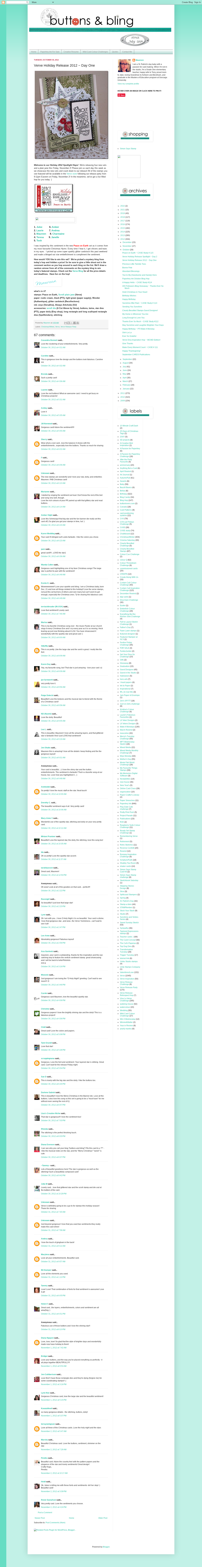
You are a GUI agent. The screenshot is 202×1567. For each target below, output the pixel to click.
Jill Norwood (46, 424)
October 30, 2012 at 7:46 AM (53, 614)
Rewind (123, 851)
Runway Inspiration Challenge (128, 855)
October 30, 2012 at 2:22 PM (53, 891)
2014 (122, 232)
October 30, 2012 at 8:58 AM (53, 705)
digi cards (124, 597)
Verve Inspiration (127, 979)
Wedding (124, 1010)
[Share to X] (71, 322)
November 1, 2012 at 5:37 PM (53, 1416)
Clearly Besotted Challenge (127, 544)
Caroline (45, 356)
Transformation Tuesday (126, 950)
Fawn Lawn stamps (128, 631)
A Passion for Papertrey (130, 448)
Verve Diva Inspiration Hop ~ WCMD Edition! (141, 340)
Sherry (44, 439)
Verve (57, 327)
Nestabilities (125, 779)
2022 (122, 206)
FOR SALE (124, 648)
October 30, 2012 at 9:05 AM (53, 721)
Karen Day (46, 664)
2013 (122, 235)
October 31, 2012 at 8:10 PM (53, 1329)
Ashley (44, 408)
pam (43, 549)
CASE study (125, 530)
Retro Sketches (126, 845)
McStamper (46, 1270)
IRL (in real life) (126, 692)
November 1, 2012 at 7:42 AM (53, 1348)
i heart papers (126, 682)
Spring (123, 898)
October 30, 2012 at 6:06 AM (53, 465)
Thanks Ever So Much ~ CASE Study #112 (140, 321)
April (125, 378)
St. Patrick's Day (127, 901)
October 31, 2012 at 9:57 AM (53, 1261)
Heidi (43, 1482)
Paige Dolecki (47, 695)
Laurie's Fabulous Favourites (127, 716)
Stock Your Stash (127, 911)
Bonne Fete (127, 268)
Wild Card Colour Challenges (95, 52)
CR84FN (124, 574)
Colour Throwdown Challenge (128, 564)
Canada (123, 507)
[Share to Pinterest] (77, 322)
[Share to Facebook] (74, 322)
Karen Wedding (48, 533)
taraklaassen (47, 868)
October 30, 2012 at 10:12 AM (53, 828)
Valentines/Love (127, 972)
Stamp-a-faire (126, 904)
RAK (122, 822)
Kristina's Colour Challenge (127, 710)
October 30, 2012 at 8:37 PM (53, 1157)
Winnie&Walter (126, 1022)
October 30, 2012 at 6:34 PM (53, 1084)
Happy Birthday (129, 299)
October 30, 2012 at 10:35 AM (53, 844)
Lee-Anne (45, 936)
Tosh (39, 240)
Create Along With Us (129, 577)
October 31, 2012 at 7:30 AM (53, 1212)
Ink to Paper (125, 686)
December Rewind (128, 593)
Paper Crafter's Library (129, 795)
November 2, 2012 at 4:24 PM (53, 1507)
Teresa (40, 237)
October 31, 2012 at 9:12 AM (53, 1246)
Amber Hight (46, 515)
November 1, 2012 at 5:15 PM (53, 1400)
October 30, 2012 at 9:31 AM (53, 757)
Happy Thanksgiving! (131, 351)
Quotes (115, 52)
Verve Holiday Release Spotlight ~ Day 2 (139, 257)
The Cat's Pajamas (128, 943)
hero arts (124, 679)
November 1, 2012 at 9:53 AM (53, 1366)
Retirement (124, 841)
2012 (122, 239)
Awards (123, 481)
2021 (122, 210)
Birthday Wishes (129, 296)
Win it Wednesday (127, 1019)
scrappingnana (47, 1058)
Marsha (44, 1440)
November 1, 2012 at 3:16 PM (53, 1384)
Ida (42, 852)
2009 (122, 401)
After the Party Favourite (126, 460)
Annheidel (45, 787)
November (127, 246)
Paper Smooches (127, 800)
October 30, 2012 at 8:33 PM (53, 1136)
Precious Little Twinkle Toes (134, 264)
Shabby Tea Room (128, 863)
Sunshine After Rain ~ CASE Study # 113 (139, 303)
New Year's (125, 785)
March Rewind (126, 730)
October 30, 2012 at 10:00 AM (53, 794)
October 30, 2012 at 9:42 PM (53, 1175)
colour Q (123, 560)
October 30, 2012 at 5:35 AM (53, 415)
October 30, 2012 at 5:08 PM (53, 1034)
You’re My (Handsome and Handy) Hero (139, 275)
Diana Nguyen (47, 1338)
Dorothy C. (46, 803)
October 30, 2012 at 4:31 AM (53, 347)
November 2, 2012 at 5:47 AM (53, 1431)
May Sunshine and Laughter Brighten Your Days (143, 325)
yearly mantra (126, 1029)
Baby (122, 484)
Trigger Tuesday (127, 955)
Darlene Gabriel (48, 1092)
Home (33, 52)
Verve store (72, 174)
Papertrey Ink (125, 803)
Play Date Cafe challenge (126, 808)
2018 (122, 217)
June (125, 370)
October (126, 250)
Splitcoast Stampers (128, 894)
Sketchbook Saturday (129, 880)
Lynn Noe (45, 1393)
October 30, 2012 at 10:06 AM (53, 810)
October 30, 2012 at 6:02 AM (53, 449)
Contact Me (127, 52)
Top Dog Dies (126, 946)
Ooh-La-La (127, 332)
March (125, 381)
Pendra (44, 1458)
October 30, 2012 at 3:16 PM (53, 966)
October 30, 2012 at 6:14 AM (53, 507)
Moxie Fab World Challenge (127, 763)
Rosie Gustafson (48, 1500)
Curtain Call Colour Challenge (128, 584)
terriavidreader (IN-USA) (52, 607)
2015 (122, 228)
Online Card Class (128, 788)
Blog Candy (125, 497)
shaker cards (125, 866)
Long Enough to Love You (133, 318)
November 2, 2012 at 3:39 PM (53, 1491)
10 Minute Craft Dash (129, 426)
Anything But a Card (128, 468)
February (127, 385)
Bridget (44, 1356)
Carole (44, 993)
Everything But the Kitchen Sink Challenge (130, 615)
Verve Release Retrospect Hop (126, 994)
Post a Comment (45, 1512)
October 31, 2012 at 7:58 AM (53, 1230)
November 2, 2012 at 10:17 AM (54, 1473)
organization (125, 792)
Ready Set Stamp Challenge (127, 832)
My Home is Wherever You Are (135, 314)
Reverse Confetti (127, 848)
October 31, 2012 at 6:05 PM (53, 1295)
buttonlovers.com (127, 503)
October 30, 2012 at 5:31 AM (53, 399)
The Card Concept (128, 940)
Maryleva (45, 1254)
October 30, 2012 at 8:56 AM (53, 687)
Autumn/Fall (125, 478)
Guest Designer (126, 669)
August (126, 363)
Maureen (41, 233)
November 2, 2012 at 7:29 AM (53, 1449)
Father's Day (125, 627)
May (125, 374)
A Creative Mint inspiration (126, 444)
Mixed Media (125, 747)
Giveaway (124, 663)
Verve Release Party (68, 327)
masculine (124, 733)
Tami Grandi (46, 1043)
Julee (39, 227)
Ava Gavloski (47, 951)
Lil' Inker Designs (127, 720)
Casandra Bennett (49, 340)
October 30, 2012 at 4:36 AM (53, 381)
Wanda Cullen (47, 565)
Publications (125, 819)
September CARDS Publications (136, 354)
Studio (122, 914)
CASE (122, 527)
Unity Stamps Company (130, 967)
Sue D (43, 1077)
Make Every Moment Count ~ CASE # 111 (140, 347)
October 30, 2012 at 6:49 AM (53, 575)
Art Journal (124, 475)
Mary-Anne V (47, 818)
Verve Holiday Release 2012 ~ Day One (139, 260)
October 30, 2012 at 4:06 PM (53, 1000)
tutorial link (124, 958)
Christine (45, 1009)
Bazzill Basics (126, 487)
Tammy (44, 1286)
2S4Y (122, 437)
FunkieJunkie (125, 651)
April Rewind (125, 471)
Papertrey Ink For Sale (49, 52)
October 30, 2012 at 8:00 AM (53, 637)
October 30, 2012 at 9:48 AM (53, 778)
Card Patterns (126, 510)
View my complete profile (128, 84)
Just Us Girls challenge (130, 704)
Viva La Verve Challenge (126, 999)
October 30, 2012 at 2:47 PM (53, 927)
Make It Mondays (127, 727)
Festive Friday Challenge (126, 643)
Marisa (44, 622)
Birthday (123, 494)
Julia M (44, 1184)
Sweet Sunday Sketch (129, 922)
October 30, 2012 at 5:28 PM (53, 1050)
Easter (122, 605)
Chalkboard (125, 534)
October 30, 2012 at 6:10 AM (53, 483)
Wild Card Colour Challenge (127, 1014)
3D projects (125, 440)
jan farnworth (47, 680)
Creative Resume (71, 52)
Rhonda (44, 1129)
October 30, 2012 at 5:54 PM (53, 1068)
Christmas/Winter (47, 327)
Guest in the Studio (128, 673)
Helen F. (44, 1304)
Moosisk (45, 975)
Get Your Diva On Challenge (127, 655)
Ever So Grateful (129, 336)
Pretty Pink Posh (127, 812)
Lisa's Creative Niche (50, 1113)
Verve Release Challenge (126, 983)
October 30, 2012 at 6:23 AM (53, 525)
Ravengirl (45, 899)
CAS (122, 519)
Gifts (122, 660)
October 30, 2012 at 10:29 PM (53, 1194)
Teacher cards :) (127, 937)
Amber (55, 227)
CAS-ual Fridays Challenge (127, 523)
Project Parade (126, 815)
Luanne (44, 390)
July (125, 367)
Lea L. (43, 729)
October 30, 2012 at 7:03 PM (53, 1120)
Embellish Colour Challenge (127, 610)
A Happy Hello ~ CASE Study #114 (137, 282)
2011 (122, 393)
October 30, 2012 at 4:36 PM (53, 1019)
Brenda (44, 374)
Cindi (43, 1027)
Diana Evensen (48, 1144)
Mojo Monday (126, 756)
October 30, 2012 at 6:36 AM (53, 556)
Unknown (45, 473)
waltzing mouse (126, 1004)
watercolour (125, 1007)
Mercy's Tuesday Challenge (127, 737)
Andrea (55, 230)
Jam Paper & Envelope (130, 695)
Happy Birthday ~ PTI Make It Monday (138, 329)
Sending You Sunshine (132, 307)
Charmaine (58, 233)
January (126, 389)
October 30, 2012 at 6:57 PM (53, 1105)
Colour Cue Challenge (129, 554)
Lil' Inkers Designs (128, 723)
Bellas (122, 491)
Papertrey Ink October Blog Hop (135, 279)
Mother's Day (125, 759)
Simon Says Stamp (128, 149)
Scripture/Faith (126, 860)
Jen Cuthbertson (48, 1374)
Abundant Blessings (131, 271)
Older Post (102, 1518)
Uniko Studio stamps (129, 961)
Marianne (45, 492)
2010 (122, 397)
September (128, 359)
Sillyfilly (44, 646)
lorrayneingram (48, 1424)
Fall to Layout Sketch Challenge (129, 623)
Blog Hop (124, 500)
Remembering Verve (129, 836)
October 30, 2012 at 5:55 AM (53, 431)
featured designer (127, 634)
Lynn (43, 915)
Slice (122, 891)
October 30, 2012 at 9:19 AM (53, 739)
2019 (122, 213)
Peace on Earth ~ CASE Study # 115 (137, 253)
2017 (122, 221)
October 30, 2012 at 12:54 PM (53, 875)
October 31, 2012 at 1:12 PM (53, 1277)
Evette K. (45, 583)
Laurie (39, 230)
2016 (122, 224)
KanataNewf (46, 1408)
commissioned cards (129, 568)
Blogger (106, 1547)
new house (124, 782)
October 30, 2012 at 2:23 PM (53, 906)
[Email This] (65, 322)
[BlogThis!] (68, 322)
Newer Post (40, 1518)
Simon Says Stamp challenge (128, 876)
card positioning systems (127, 514)
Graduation (125, 666)
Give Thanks (127, 343)
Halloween (124, 676)
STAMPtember (126, 907)
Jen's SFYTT (125, 701)
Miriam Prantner (48, 836)
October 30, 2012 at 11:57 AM (53, 859)
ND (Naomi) (46, 714)
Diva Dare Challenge (129, 600)
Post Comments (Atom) (55, 1522)
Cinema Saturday (127, 540)
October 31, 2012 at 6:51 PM (53, 1314)
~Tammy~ (45, 1165)
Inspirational (125, 689)
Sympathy (124, 928)
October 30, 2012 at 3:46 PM (53, 985)
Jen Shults (45, 748)
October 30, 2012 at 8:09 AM (53, 656)
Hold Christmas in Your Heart (134, 292)
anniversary (125, 465)
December (127, 242)
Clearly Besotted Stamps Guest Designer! (140, 310)
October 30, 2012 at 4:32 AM (53, 366)
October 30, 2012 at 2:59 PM (53, 943)
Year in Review (126, 1025)
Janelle (55, 237)
